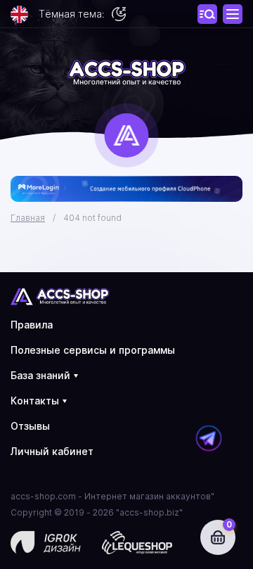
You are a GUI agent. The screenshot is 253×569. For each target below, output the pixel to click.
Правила (32, 325)
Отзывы (30, 426)
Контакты (35, 401)
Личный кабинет (52, 451)
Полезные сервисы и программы (93, 350)
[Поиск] (232, 14)
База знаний (40, 375)
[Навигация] (207, 14)
